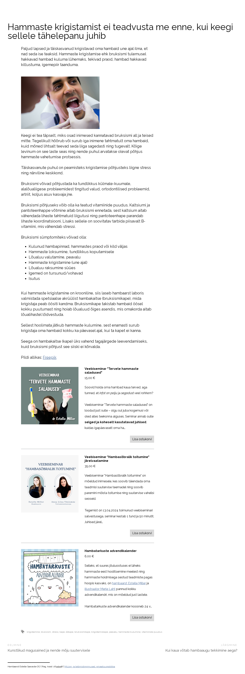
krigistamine (33, 632)
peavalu (113, 632)
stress (55, 632)
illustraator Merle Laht (100, 589)
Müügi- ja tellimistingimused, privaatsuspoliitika (90, 666)
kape (62, 632)
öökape (69, 632)
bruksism (46, 632)
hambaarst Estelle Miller (129, 583)
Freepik (49, 357)
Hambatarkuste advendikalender (111, 551)
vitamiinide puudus (152, 632)
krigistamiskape (99, 632)
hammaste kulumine (129, 632)
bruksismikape (82, 632)
